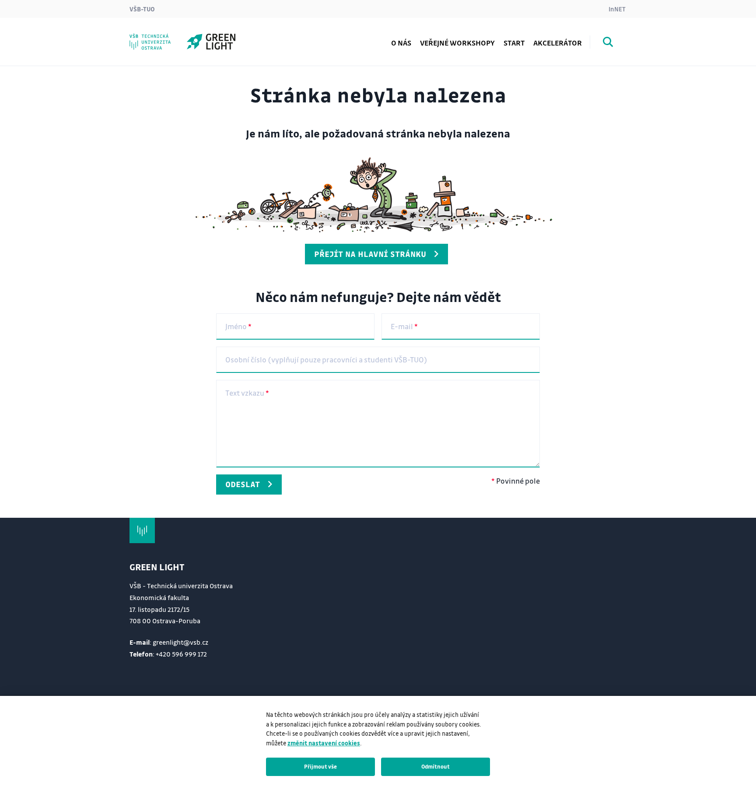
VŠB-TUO (142, 9)
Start (514, 42)
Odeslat (242, 484)
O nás (401, 42)
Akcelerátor (557, 42)
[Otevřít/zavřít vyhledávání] (608, 43)
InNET (617, 9)
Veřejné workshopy (457, 42)
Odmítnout (435, 766)
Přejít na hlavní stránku (370, 254)
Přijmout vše (320, 766)
